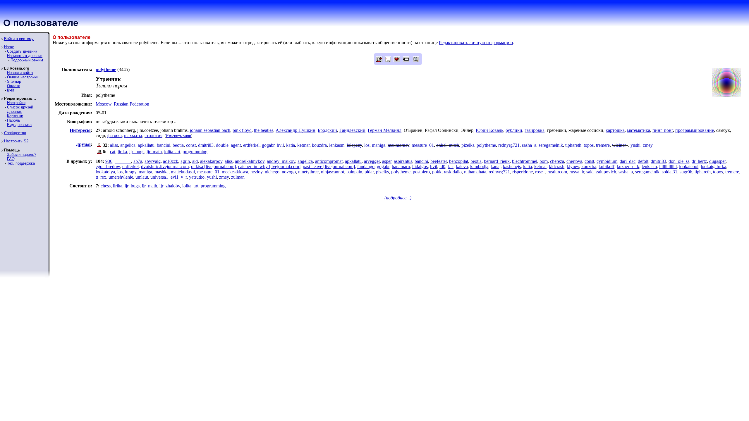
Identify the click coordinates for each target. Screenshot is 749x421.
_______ (123, 161)
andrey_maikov (281, 161)
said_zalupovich (601, 171)
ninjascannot (332, 171)
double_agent (228, 145)
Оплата (13, 86)
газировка (534, 130)
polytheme (486, 145)
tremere (603, 145)
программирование (694, 130)
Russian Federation (131, 103)
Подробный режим (27, 60)
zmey (648, 145)
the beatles (263, 130)
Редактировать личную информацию (476, 42)
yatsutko (197, 177)
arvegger (372, 161)
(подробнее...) (397, 197)
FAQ (11, 159)
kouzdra (319, 145)
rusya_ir (576, 171)
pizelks (467, 145)
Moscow (103, 103)
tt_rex (101, 177)
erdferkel (251, 145)
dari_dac (627, 161)
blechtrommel (524, 161)
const (191, 145)
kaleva (462, 166)
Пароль (13, 120)
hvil (280, 145)
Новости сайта (20, 72)
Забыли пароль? (21, 154)
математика (638, 130)
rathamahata (475, 171)
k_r (450, 166)
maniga (378, 145)
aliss (114, 145)
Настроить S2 (16, 141)
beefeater (438, 161)
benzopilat (458, 161)
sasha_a (529, 145)
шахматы (133, 135)
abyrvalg (153, 161)
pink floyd (242, 130)
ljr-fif (10, 90)
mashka (161, 171)
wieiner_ (620, 145)
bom (544, 161)
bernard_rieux (497, 161)
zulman (238, 177)
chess (106, 185)
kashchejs (512, 166)
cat (112, 151)
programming (195, 151)
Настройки (16, 103)
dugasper (717, 161)
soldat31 (669, 171)
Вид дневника (19, 124)
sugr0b (686, 171)
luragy (130, 171)
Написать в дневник (24, 56)
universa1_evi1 (164, 177)
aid (195, 161)
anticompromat (329, 161)
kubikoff (606, 166)
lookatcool (688, 166)
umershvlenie (121, 177)
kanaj (496, 166)
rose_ (540, 171)
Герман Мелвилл (384, 130)
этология (153, 135)
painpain (354, 171)
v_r (184, 177)
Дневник (14, 111)
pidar (369, 171)
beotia (178, 145)
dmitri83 (206, 145)
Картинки (15, 116)
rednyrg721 (509, 145)
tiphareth (573, 145)
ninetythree (308, 171)
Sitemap (14, 81)
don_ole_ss (679, 161)
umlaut (141, 177)
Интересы (80, 130)
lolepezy (354, 145)
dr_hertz (699, 161)
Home (9, 47)
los (367, 145)
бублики (514, 130)
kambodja (479, 166)
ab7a (137, 161)
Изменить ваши (178, 136)
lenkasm (336, 145)
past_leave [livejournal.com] (329, 166)
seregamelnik (551, 145)
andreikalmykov (249, 161)
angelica (127, 145)
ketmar (303, 145)
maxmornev (398, 145)
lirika (122, 151)
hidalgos (420, 166)
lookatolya (105, 171)
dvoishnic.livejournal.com (165, 166)
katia (290, 145)
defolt (643, 161)
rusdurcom (557, 171)
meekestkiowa (235, 171)
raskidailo (453, 171)
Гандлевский (352, 130)
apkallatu (146, 145)
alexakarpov (211, 161)
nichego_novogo (280, 171)
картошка (615, 130)
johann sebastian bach (210, 130)
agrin (185, 161)
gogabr (268, 145)
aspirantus (403, 161)
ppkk (437, 171)
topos (589, 145)
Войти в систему (19, 39)
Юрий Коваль (489, 130)
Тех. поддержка (21, 163)
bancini (163, 145)
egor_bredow (108, 166)
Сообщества (15, 133)
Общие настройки (22, 77)
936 (108, 161)
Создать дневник (22, 51)
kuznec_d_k (628, 166)
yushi (635, 145)
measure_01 (423, 145)
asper (386, 161)
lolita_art (172, 151)
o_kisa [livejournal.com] (213, 166)
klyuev (573, 166)
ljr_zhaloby (169, 185)
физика (114, 135)
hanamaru (401, 166)
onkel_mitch (447, 145)
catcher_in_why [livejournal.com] (269, 166)
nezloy (256, 171)
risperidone (522, 171)
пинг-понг (662, 130)
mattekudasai (183, 171)
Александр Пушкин (295, 130)
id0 (442, 166)
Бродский (327, 130)
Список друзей (20, 107)
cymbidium (607, 161)
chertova (574, 161)
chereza (557, 161)
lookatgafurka (713, 166)
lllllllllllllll (668, 166)
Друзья (83, 144)
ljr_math (154, 151)
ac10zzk (170, 161)
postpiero (421, 171)
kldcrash (556, 166)
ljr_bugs (136, 151)
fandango (365, 166)
